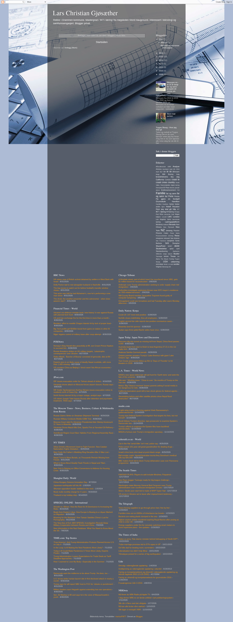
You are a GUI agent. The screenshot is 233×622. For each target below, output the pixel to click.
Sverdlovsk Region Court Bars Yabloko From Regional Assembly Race (83, 433)
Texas (173, 256)
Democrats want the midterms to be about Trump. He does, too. (81, 573)
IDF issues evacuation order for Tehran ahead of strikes (77, 381)
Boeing (170, 174)
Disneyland (159, 187)
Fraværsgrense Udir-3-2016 (130, 583)
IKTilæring (170, 212)
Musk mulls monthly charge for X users (70, 492)
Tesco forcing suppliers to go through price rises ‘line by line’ (144, 508)
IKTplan (176, 212)
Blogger (139, 617)
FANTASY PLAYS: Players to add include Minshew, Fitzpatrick (145, 475)
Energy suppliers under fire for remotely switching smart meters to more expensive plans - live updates (147, 526)
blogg (157, 174)
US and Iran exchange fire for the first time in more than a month (81, 318)
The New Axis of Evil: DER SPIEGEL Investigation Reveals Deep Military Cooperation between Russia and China (81, 524)
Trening (171, 259)
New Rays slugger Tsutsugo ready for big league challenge (144, 480)
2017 (161, 39)
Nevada (172, 224)
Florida (176, 196)
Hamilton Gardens (162, 204)
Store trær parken (171, 115)
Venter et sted (168, 264)
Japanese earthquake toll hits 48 (67, 485)
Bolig (177, 174)
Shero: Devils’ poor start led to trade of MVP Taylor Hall (142, 491)
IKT (178, 209)
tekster (166, 256)
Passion (176, 231)
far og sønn (171, 194)
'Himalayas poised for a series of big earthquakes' (140, 554)
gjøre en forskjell (170, 199)
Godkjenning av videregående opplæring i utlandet (140, 569)
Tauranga (159, 256)
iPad (157, 214)
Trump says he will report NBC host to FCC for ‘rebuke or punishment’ (83, 584)
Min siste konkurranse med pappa (169, 47)
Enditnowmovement (168, 190)
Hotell (168, 207)
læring (158, 222)
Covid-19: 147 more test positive (132, 315)
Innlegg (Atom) (71, 48)
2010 (161, 71)
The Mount (164, 259)
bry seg (175, 177)
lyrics (169, 219)
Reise (177, 236)
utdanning (175, 262)
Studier (176, 254)
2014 (161, 60)
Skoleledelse (161, 249)
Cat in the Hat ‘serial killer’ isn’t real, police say (138, 444)
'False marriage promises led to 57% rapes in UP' (140, 544)
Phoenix (159, 233)
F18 (178, 190)
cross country (168, 182)
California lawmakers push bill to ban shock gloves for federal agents (148, 391)
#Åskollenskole (161, 166)
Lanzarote (167, 214)
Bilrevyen (176, 172)
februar (164, 42)
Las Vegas (175, 214)
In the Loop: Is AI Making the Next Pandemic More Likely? (78, 548)
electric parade (174, 187)
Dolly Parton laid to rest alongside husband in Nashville (77, 285)
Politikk (166, 233)
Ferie (170, 196)
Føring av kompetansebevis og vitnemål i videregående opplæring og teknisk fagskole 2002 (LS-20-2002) (148, 573)
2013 (161, 64)
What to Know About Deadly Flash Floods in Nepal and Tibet (79, 463)
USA (165, 261)
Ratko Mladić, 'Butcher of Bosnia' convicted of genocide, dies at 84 (82, 357)
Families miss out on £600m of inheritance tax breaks (141, 513)
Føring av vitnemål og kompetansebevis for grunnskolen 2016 (145, 578)
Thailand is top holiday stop (65, 495)
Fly (157, 199)
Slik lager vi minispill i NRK (130, 610)
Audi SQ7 (159, 172)
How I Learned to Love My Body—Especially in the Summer (79, 562)
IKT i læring (161, 212)
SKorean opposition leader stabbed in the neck (73, 489)
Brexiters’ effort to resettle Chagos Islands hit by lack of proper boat (82, 323)
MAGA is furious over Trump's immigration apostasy (141, 432)
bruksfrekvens (162, 177)
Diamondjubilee (165, 185)
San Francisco (161, 241)
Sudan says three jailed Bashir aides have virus (139, 330)
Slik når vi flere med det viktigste (132, 603)
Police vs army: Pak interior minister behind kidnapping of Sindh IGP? (148, 539)
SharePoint (160, 246)
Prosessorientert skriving (164, 236)
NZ (163, 230)
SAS (167, 243)
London (176, 217)
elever (158, 190)
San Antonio (174, 238)
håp (174, 209)
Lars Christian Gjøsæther (85, 12)
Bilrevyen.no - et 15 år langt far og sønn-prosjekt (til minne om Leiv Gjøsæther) (167, 89)
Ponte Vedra (174, 233)
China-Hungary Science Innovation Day (70, 482)
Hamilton (175, 201)
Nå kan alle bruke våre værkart (132, 606)
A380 (169, 166)
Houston (175, 207)
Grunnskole (161, 201)
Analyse (176, 167)
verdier (176, 264)
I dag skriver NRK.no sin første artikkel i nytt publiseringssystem (146, 598)
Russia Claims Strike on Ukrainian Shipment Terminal (76, 416)
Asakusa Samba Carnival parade (133, 352)
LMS (170, 217)
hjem (163, 207)
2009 (161, 74)
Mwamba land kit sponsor (129, 327)
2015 (161, 57)
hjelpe (171, 204)
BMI (163, 174)
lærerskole (175, 219)
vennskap (159, 264)
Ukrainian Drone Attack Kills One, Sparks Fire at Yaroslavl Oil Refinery (83, 428)
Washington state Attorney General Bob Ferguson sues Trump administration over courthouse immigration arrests (145, 486)
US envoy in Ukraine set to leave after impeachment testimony (145, 494)
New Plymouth (168, 227)
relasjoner (159, 238)
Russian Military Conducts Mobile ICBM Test (72, 419)
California (160, 180)
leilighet (158, 217)
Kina (161, 214)
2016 (161, 53)
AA (170, 267)
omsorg (169, 231)
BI (167, 172)
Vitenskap (165, 267)
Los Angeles (161, 219)
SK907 (170, 246)
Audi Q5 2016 (174, 169)
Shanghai (175, 243)
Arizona (159, 169)
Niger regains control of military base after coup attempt (77, 334)
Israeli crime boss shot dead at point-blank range (139, 452)
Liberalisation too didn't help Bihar (133, 551)
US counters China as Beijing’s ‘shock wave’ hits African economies (82, 368)
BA (165, 172)
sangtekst (170, 241)
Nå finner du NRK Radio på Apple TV (134, 595)
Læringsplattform (172, 222)
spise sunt (174, 249)
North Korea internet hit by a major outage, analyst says (77, 395)
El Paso (166, 188)
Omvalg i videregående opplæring (133, 566)
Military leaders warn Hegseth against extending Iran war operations (83, 590)
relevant (167, 238)
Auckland (165, 169)
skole (176, 246)
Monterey (159, 224)
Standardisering (162, 251)
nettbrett (166, 224)
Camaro (168, 180)
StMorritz (159, 254)
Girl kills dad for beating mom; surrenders (136, 548)
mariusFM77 (120, 617)
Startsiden (102, 42)
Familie (160, 193)
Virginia (159, 267)
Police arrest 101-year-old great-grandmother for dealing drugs (145, 447)
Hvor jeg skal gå (164, 209)
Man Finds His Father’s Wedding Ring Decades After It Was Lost (81, 452)
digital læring (175, 185)
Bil (170, 172)
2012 (161, 67)
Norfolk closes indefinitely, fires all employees (138, 318)
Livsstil (164, 217)
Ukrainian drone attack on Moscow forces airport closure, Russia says (83, 385)
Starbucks (176, 251)
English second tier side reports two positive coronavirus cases (145, 321)
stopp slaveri (167, 254)
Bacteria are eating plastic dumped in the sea (138, 516)
